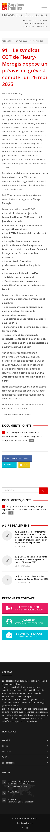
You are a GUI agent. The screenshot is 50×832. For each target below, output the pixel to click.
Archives (43, 20)
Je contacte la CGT (29, 635)
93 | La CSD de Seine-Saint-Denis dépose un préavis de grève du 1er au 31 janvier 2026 (31, 559)
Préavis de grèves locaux (36, 26)
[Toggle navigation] (44, 6)
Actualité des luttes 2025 (36, 23)
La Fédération (8, 762)
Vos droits (6, 751)
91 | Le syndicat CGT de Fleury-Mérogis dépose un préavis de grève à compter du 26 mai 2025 (22, 436)
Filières (5, 746)
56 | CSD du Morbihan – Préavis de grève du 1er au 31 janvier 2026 (31, 577)
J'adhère (29, 621)
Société (5, 757)
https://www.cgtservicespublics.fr (20, 802)
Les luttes (32, 20)
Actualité (6, 740)
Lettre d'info (29, 608)
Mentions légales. (25, 823)
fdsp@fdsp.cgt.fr (14, 799)
